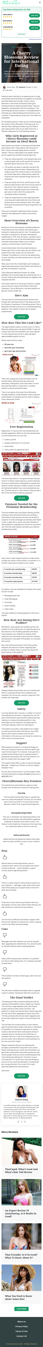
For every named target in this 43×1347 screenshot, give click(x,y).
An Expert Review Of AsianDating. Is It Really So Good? (20, 1213)
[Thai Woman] (11, 2)
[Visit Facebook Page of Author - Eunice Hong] (21, 1122)
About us (22, 1321)
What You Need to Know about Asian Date (18, 1297)
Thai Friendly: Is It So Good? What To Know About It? (21, 1256)
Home (14, 47)
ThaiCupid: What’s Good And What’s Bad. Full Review (21, 1171)
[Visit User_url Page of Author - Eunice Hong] (18, 1122)
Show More (21, 34)
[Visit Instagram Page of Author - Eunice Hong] (25, 1122)
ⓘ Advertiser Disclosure (35, 39)
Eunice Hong (11, 87)
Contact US (21, 1336)
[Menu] (40, 2)
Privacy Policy (21, 1326)
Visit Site (21, 317)
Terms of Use (21, 1331)
